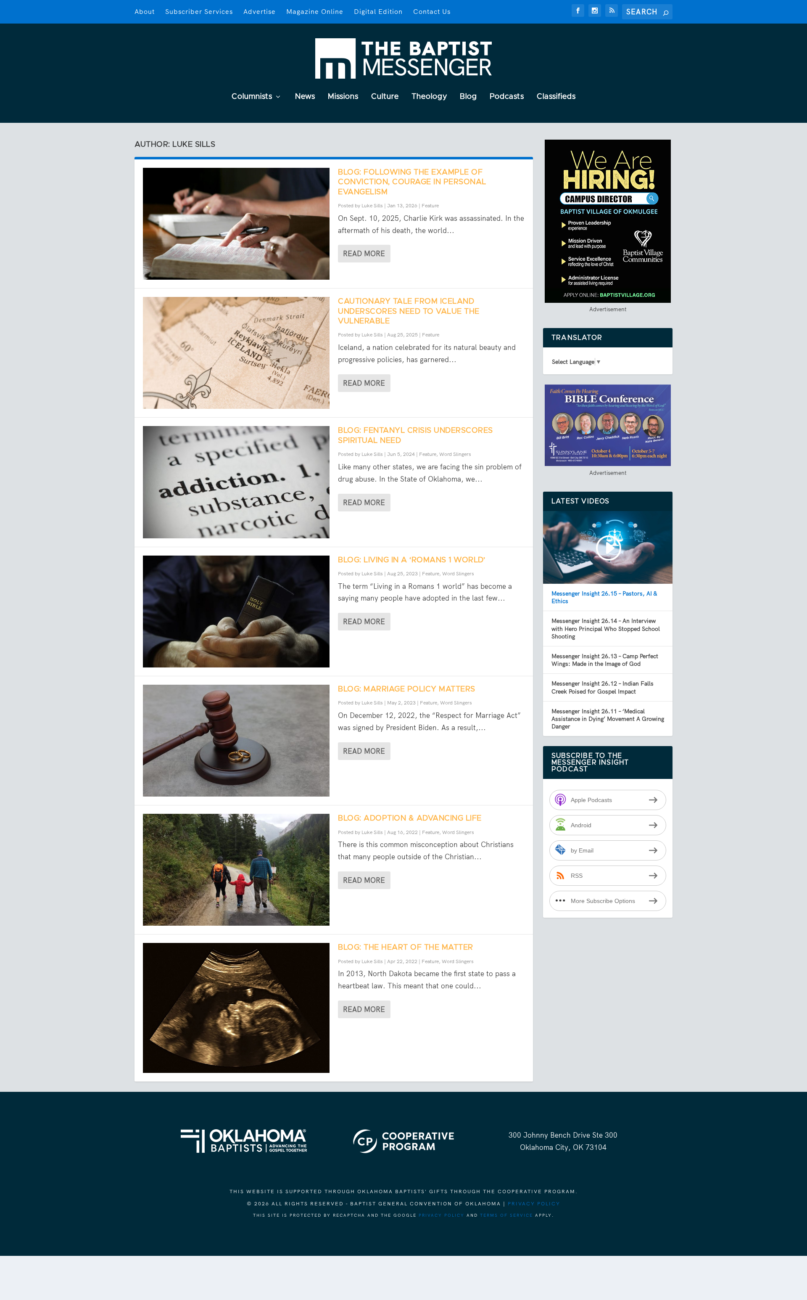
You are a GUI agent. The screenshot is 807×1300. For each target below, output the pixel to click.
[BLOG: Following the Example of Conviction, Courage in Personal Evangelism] (236, 224)
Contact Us (432, 11)
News (305, 97)
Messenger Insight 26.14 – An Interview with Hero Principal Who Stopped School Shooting (605, 628)
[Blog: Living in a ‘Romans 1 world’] (236, 611)
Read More (364, 253)
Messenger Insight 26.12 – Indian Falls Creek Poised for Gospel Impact (602, 687)
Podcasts (507, 97)
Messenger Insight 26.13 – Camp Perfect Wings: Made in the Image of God (604, 659)
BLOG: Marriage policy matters (406, 689)
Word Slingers (455, 454)
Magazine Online (314, 11)
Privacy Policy (534, 1203)
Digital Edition (378, 11)
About (144, 11)
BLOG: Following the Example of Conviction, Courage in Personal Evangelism (412, 182)
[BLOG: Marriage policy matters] (236, 741)
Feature (430, 205)
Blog (468, 97)
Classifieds (556, 97)
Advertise (259, 11)
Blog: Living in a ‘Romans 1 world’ (411, 560)
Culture (385, 97)
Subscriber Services (199, 11)
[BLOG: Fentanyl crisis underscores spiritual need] (236, 482)
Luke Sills (372, 205)
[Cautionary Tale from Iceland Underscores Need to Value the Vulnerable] (236, 353)
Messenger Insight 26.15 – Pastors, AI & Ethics (604, 597)
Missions (343, 97)
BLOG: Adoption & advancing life (410, 818)
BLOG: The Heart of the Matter (405, 947)
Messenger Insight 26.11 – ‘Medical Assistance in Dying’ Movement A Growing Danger (607, 718)
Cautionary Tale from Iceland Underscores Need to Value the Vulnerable (409, 311)
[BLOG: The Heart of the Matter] (236, 1008)
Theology (429, 97)
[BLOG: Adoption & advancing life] (236, 870)
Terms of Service (506, 1215)
